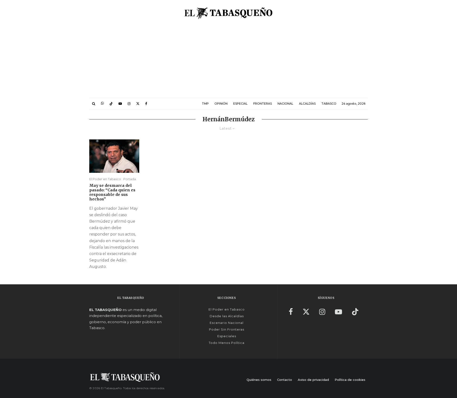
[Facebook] (146, 103)
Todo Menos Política (226, 343)
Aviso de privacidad (313, 380)
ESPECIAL (240, 103)
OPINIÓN (221, 103)
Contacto (284, 380)
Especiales (226, 336)
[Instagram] (129, 103)
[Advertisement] (228, 62)
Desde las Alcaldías (227, 316)
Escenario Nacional (226, 323)
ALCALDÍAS (307, 103)
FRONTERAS (262, 103)
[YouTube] (120, 103)
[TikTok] (111, 103)
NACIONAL (285, 103)
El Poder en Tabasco (105, 179)
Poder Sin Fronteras (226, 329)
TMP (205, 103)
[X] (137, 103)
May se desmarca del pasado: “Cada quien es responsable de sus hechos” (112, 192)
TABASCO (328, 103)
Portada (129, 179)
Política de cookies (350, 380)
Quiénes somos (259, 380)
